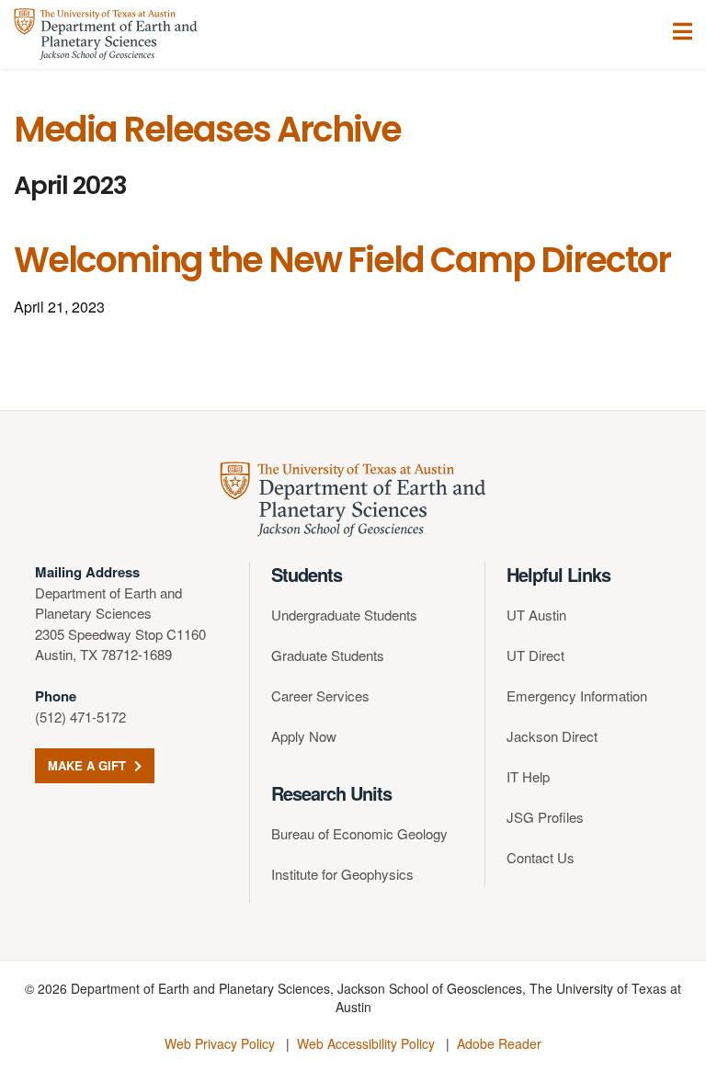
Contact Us (541, 857)
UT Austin (536, 614)
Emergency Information (577, 695)
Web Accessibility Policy (366, 1043)
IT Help (528, 776)
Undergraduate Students (344, 614)
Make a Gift (89, 765)
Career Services (320, 695)
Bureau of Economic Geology (359, 833)
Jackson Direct (552, 736)
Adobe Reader (499, 1043)
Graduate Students (327, 655)
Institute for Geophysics (342, 873)
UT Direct (535, 655)
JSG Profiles (545, 816)
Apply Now (303, 736)
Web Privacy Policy (220, 1043)
